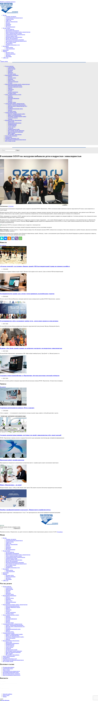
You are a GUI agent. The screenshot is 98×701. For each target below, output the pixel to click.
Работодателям (11, 68)
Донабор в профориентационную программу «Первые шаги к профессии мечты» (25, 510)
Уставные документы (11, 16)
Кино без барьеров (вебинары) (15, 132)
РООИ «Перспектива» (8, 699)
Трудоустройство (10, 29)
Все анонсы (3, 387)
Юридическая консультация (15, 85)
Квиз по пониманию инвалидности (11, 675)
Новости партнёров (10, 53)
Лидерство (10, 128)
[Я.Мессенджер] (1, 238)
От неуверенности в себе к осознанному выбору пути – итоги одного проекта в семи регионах (29, 321)
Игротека (10, 107)
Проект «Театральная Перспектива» (17, 104)
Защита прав (11, 121)
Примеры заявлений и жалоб (15, 86)
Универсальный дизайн (11, 35)
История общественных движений (11, 673)
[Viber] (16, 238)
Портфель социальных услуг (13, 44)
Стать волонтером (10, 48)
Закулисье (8, 55)
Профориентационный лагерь (15, 108)
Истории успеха (10, 52)
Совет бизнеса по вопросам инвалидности (16, 41)
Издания (8, 23)
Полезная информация (13, 98)
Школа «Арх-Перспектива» (15, 115)
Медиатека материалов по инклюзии (15, 39)
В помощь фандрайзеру (8, 667)
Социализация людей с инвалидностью (15, 34)
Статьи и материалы (13, 92)
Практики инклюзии (13, 81)
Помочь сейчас (9, 47)
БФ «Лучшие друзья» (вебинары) (16, 130)
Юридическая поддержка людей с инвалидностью (18, 32)
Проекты (10, 95)
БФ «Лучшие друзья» (11, 42)
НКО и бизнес (11, 133)
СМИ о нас (8, 20)
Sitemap (5, 696)
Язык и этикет (6, 670)
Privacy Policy (6, 695)
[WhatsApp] (20, 238)
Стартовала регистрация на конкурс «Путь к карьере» (17, 408)
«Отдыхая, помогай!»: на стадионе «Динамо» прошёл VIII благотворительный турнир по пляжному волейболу (35, 266)
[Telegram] (13, 238)
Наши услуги (11, 80)
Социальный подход (8, 668)
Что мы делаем (6, 28)
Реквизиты (8, 24)
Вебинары (10, 72)
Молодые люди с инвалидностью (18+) (17, 106)
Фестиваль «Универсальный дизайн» (17, 116)
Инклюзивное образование (12, 30)
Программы (9, 56)
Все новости (3, 245)
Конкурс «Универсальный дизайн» (16, 113)
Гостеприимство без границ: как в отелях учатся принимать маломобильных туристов (27, 293)
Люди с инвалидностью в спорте (14, 33)
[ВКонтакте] (5, 238)
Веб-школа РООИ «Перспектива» (14, 37)
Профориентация (12, 124)
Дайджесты (11, 89)
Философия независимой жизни (11, 672)
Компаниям (6, 50)
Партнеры (10, 97)
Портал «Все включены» (12, 38)
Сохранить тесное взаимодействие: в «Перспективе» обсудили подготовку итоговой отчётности (29, 375)
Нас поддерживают (10, 26)
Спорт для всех (11, 126)
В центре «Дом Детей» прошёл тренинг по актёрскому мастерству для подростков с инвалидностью (31, 348)
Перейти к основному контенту (7, 1)
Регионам (10, 70)
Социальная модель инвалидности (14, 17)
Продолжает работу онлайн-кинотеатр (12, 460)
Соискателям (11, 67)
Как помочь (6, 46)
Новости (5, 51)
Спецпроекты (9, 43)
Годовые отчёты (10, 19)
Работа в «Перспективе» (12, 21)
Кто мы (4, 15)
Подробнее (60, 531)
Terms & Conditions (7, 694)
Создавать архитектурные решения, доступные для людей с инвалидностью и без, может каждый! (30, 435)
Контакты (8, 25)
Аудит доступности (13, 117)
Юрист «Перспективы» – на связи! (11, 485)
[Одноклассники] (9, 238)
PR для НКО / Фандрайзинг (15, 134)
